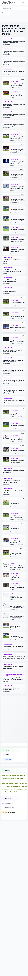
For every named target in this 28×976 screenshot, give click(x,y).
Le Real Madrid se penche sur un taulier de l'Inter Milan (17, 316)
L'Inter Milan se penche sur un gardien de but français (17, 188)
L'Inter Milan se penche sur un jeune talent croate (14, 62)
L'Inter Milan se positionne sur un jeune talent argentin (17, 529)
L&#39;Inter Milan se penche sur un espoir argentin (13, 401)
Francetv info (14, 609)
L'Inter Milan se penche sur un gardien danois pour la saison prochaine (12, 271)
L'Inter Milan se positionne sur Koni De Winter (17, 638)
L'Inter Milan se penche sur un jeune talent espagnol (14, 52)
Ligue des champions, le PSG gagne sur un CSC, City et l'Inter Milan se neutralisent (13, 679)
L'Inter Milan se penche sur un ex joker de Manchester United (17, 231)
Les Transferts (7, 44)
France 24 (13, 569)
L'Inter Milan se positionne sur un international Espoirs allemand (13, 647)
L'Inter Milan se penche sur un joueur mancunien (17, 251)
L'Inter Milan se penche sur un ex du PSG (17, 162)
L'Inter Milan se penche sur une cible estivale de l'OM (17, 452)
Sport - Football (8, 39)
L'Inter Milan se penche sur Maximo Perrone (17, 461)
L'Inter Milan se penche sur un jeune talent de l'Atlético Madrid (14, 42)
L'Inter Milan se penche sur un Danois (12, 260)
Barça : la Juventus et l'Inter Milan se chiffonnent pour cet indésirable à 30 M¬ (14, 658)
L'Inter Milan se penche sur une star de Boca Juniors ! (13, 471)
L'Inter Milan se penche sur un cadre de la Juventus (17, 138)
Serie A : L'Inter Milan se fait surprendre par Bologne (17, 617)
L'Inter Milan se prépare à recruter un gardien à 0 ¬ (13, 667)
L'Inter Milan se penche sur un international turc (17, 200)
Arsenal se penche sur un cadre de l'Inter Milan (17, 328)
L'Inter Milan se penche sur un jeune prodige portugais (17, 95)
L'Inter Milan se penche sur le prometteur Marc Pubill (11, 481)
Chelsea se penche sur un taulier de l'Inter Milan (17, 303)
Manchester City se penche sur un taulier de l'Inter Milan (13, 360)
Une (13, 563)
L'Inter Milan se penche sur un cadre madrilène (17, 220)
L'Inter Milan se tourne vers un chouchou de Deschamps (17, 517)
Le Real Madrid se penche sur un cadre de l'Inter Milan (12, 350)
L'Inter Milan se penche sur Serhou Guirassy (13, 491)
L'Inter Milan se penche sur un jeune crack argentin (14, 104)
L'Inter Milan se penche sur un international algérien (17, 175)
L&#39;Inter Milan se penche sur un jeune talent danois (13, 72)
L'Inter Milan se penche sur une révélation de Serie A (17, 427)
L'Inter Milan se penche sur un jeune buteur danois (17, 85)
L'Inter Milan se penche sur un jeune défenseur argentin (14, 115)
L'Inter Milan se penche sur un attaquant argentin (17, 210)
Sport (5, 263)
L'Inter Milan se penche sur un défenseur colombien (12, 290)
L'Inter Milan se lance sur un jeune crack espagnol (17, 586)
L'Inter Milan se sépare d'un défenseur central (11, 688)
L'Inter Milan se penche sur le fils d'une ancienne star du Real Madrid (17, 439)
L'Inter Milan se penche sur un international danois (17, 241)
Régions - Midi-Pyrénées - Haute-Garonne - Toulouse (14, 675)
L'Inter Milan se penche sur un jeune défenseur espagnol (14, 125)
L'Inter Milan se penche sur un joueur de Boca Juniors (12, 280)
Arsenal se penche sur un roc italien (17, 413)
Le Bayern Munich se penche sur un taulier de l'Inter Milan (17, 341)
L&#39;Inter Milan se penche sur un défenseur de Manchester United (13, 381)
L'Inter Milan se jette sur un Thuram (17, 541)
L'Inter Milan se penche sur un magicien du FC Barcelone (17, 150)
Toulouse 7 (6, 681)
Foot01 (12, 619)
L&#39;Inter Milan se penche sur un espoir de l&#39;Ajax (13, 391)
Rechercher (5, 13)
